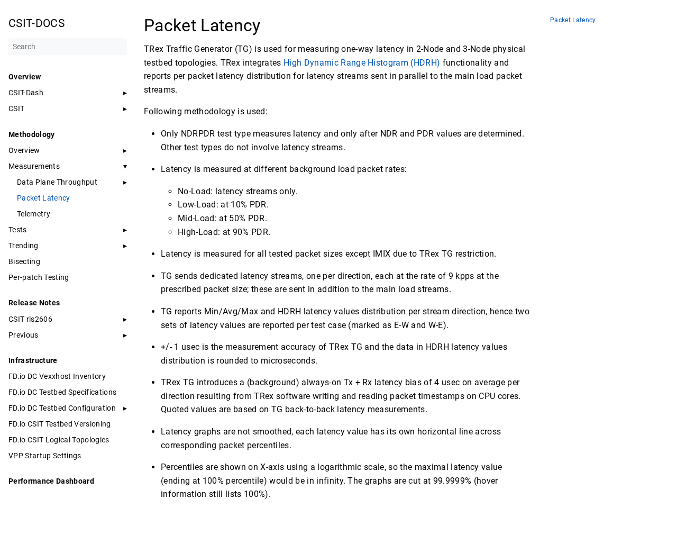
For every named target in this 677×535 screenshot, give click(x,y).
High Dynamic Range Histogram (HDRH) (362, 63)
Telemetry (33, 214)
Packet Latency (43, 198)
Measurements (34, 166)
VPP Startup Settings (44, 455)
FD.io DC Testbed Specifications (62, 392)
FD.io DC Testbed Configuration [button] (62, 408)
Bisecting (24, 261)
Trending (23, 245)
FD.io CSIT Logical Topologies (58, 440)
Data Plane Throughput (57, 182)
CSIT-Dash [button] (25, 92)
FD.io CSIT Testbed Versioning (59, 424)
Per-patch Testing (38, 277)
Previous (23, 335)
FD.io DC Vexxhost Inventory (57, 376)
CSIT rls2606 (30, 319)
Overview (24, 150)
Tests (17, 229)
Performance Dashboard (51, 481)
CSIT (16, 108)
